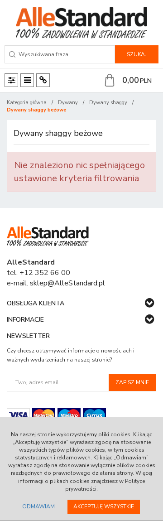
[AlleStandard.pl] (81, 23)
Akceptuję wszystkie (103, 506)
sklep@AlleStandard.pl (67, 283)
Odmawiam (38, 506)
